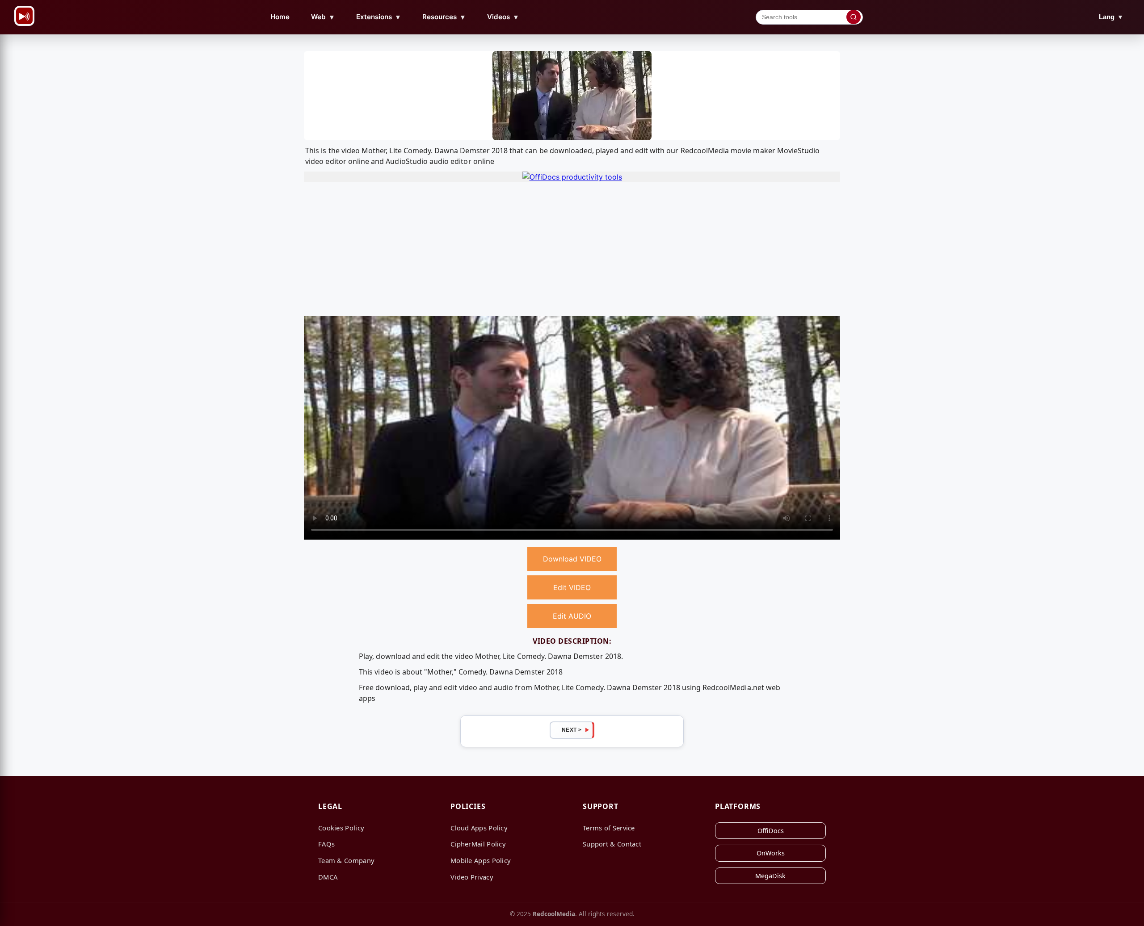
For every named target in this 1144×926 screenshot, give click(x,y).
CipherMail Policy (478, 843)
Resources (444, 17)
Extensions (378, 17)
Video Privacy (471, 876)
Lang (1111, 17)
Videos (503, 17)
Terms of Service (609, 827)
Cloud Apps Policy (479, 827)
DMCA (327, 876)
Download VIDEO (572, 558)
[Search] (853, 17)
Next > (572, 730)
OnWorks (771, 853)
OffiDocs (770, 830)
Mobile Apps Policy (480, 860)
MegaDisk (770, 876)
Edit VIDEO (572, 587)
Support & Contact (612, 843)
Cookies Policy (341, 827)
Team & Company (346, 860)
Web (323, 17)
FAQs (326, 843)
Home (280, 17)
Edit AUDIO (572, 616)
